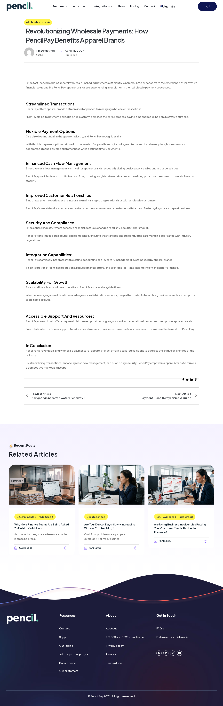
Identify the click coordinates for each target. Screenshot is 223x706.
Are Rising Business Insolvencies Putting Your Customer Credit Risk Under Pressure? (180, 528)
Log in (207, 6)
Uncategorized (96, 516)
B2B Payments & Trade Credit (35, 516)
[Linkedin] (165, 653)
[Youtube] (179, 653)
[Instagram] (172, 653)
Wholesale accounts (38, 22)
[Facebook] (159, 653)
